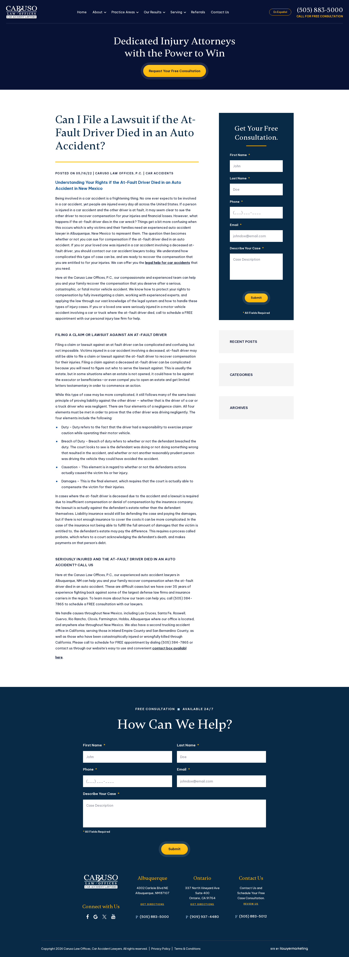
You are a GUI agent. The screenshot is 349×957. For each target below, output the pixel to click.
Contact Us (220, 12)
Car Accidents (159, 173)
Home (82, 12)
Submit (256, 298)
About (97, 12)
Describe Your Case (247, 248)
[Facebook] (87, 916)
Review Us (251, 904)
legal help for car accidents (167, 263)
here (59, 657)
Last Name (240, 178)
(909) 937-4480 (204, 916)
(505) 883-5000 (320, 10)
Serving (176, 12)
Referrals (198, 12)
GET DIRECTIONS (152, 904)
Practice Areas (123, 12)
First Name (240, 155)
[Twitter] (104, 916)
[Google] (96, 916)
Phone (236, 202)
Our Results (152, 12)
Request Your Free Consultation (174, 71)
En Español (280, 12)
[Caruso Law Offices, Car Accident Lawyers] (21, 12)
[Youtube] (113, 916)
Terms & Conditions (187, 949)
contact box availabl (169, 648)
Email (236, 225)
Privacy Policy (160, 949)
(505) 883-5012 (253, 916)
